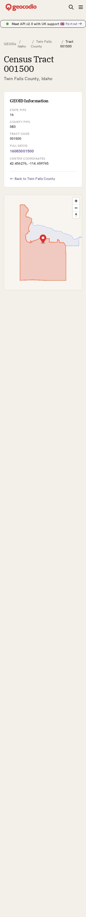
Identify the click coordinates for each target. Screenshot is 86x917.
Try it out (71, 24)
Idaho (22, 46)
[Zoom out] (76, 207)
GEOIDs (10, 44)
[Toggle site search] (71, 7)
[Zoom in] (76, 200)
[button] (43, 239)
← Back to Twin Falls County (32, 178)
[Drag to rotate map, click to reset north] (76, 214)
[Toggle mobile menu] (80, 7)
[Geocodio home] (28, 7)
